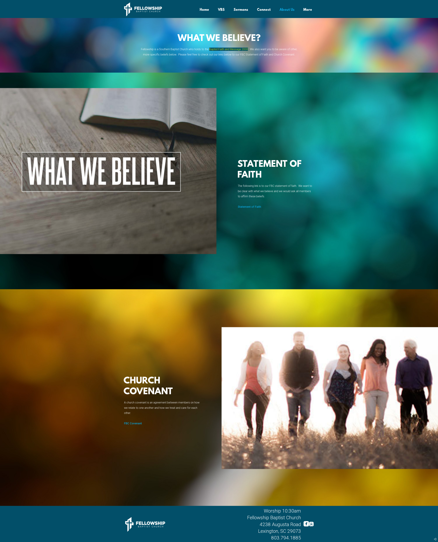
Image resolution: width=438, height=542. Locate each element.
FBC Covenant (133, 423)
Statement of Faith (249, 206)
